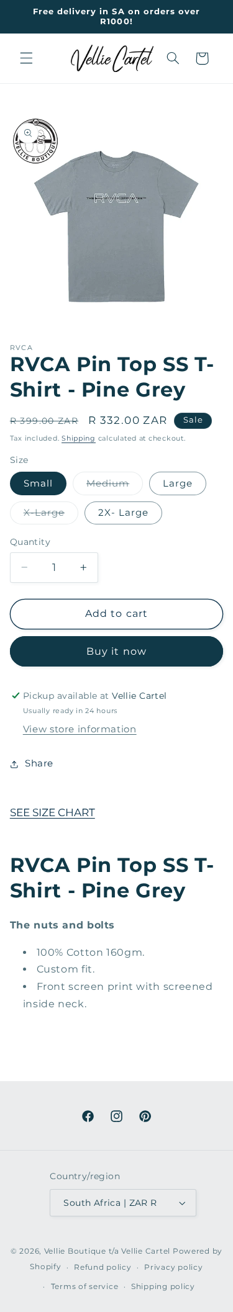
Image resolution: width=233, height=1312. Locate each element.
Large (178, 483)
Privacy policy (173, 1267)
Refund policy (103, 1267)
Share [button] (39, 763)
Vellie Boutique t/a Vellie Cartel (107, 1251)
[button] (26, 58)
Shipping (79, 438)
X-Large (51, 515)
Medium (114, 486)
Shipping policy (163, 1286)
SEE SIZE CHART (52, 812)
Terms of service (85, 1286)
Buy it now (116, 651)
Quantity (30, 542)
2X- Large (123, 512)
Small (38, 483)
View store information (80, 729)
